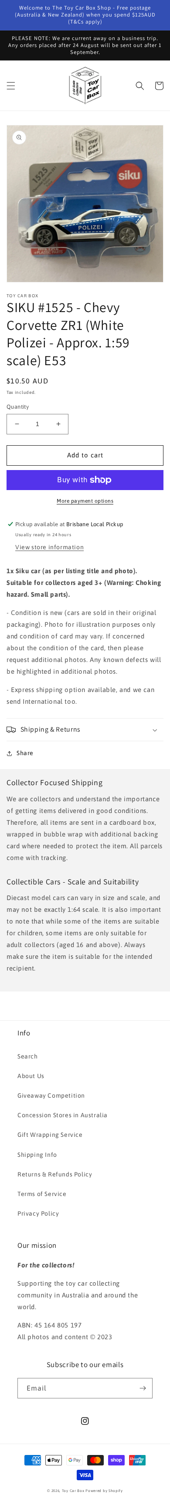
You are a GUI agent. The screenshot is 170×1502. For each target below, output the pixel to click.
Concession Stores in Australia (62, 1115)
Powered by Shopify (104, 1491)
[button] (10, 85)
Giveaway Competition (51, 1095)
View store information (49, 547)
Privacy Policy (38, 1213)
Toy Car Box (73, 1491)
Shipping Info (37, 1154)
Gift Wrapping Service (50, 1134)
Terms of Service (42, 1193)
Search (27, 1056)
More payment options (85, 501)
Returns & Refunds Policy (54, 1174)
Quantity (18, 406)
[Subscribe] (142, 1388)
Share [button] (25, 752)
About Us (30, 1075)
